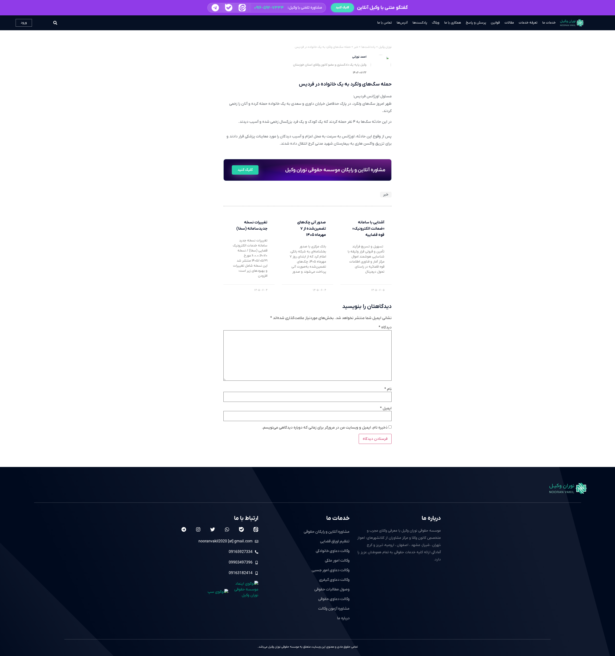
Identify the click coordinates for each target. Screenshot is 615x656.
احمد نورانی (359, 57)
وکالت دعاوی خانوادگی (333, 551)
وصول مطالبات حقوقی (332, 589)
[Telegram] (183, 529)
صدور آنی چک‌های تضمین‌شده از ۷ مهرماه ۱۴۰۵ (311, 228)
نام (388, 389)
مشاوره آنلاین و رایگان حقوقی (327, 531)
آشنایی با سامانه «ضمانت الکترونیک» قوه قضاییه (368, 228)
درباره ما (431, 518)
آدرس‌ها (402, 22)
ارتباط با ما (246, 518)
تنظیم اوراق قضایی (335, 541)
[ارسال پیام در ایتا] (242, 8)
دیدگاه (385, 327)
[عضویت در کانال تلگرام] (215, 7)
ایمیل (386, 408)
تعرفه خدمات (528, 22)
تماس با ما (384, 22)
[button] (266, 7)
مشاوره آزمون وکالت (334, 608)
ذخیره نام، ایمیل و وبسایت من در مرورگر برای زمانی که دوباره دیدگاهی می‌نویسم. (324, 427)
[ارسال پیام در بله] (228, 7)
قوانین (495, 22)
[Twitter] (212, 529)
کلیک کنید (342, 8)
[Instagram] (198, 529)
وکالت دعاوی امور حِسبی (331, 570)
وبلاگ (435, 22)
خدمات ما (549, 22)
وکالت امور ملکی (337, 560)
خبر (385, 194)
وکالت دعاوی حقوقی (334, 599)
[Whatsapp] (227, 529)
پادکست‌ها (419, 22)
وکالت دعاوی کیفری (334, 579)
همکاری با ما (452, 22)
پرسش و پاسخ (476, 22)
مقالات (509, 22)
